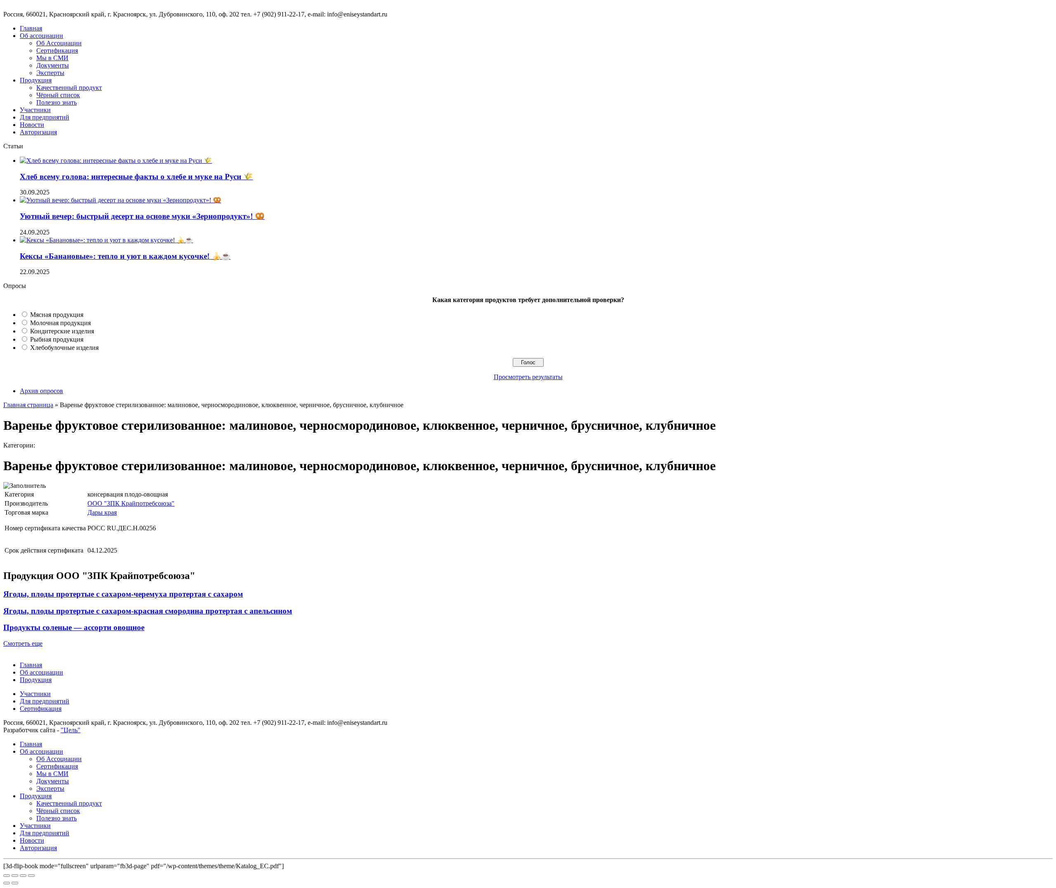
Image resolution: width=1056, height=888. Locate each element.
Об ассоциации (41, 35)
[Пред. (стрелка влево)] (6, 883)
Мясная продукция (56, 314)
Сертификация (57, 50)
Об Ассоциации (59, 43)
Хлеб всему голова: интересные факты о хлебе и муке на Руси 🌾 (136, 176)
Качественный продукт (69, 87)
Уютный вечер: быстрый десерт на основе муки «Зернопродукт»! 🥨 (142, 216)
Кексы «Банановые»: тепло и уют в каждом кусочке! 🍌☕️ (125, 256)
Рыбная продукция (56, 339)
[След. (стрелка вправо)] (15, 883)
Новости (32, 124)
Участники (35, 109)
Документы (52, 65)
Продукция (36, 80)
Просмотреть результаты (528, 376)
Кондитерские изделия (62, 331)
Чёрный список (58, 94)
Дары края (102, 512)
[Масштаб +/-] (31, 875)
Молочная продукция (60, 322)
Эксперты (50, 72)
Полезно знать (56, 102)
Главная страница (28, 404)
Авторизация (38, 132)
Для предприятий (44, 117)
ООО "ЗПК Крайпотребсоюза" (130, 503)
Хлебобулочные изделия (64, 347)
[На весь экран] (23, 875)
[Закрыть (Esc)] (6, 875)
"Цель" (70, 729)
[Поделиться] (15, 875)
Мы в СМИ (52, 57)
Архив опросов (41, 390)
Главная (31, 28)
